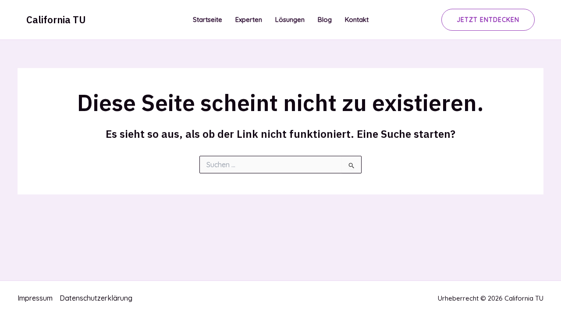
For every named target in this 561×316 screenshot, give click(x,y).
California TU (56, 19)
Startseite (207, 19)
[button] (488, 20)
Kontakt (357, 19)
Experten (248, 19)
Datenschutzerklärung (96, 298)
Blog (325, 19)
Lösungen (290, 19)
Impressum (35, 298)
